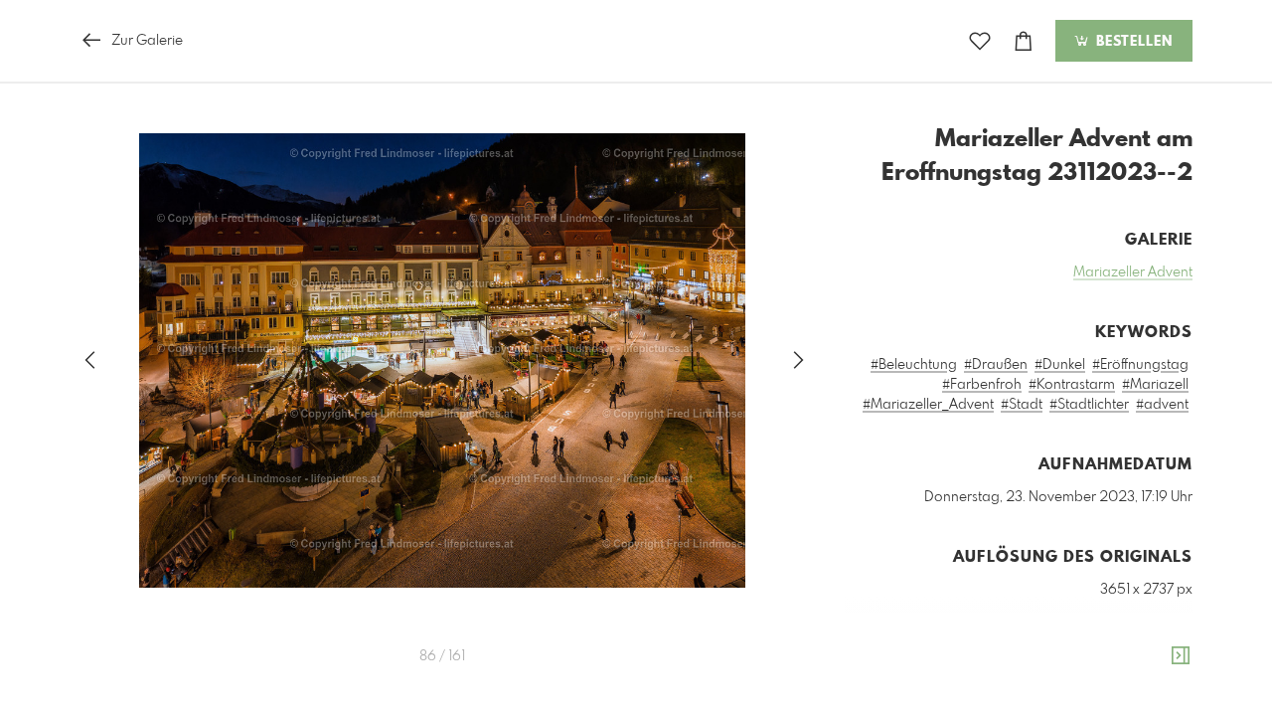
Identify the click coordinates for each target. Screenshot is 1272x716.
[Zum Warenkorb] (1023, 41)
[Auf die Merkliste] (980, 41)
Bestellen (1132, 42)
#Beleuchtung (914, 365)
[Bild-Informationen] (1180, 656)
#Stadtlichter (1089, 405)
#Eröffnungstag (1140, 365)
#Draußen (996, 365)
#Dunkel (1059, 365)
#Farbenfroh (982, 385)
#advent (1162, 405)
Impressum (1081, 706)
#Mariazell (1155, 385)
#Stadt (1021, 405)
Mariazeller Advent (1132, 272)
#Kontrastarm (1072, 385)
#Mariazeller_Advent (928, 405)
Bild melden (1159, 679)
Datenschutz (1158, 706)
